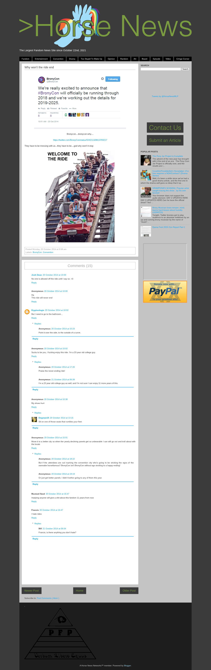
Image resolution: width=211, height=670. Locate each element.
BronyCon (37, 252)
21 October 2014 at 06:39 (63, 379)
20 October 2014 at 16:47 (57, 494)
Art (135, 59)
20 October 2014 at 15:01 (56, 438)
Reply (34, 283)
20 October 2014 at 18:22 (63, 459)
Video (168, 59)
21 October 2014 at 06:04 (54, 529)
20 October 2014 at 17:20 (63, 367)
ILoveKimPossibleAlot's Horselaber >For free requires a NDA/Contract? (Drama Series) (170, 173)
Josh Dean (36, 275)
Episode (156, 59)
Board (144, 59)
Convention (58, 59)
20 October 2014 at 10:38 (56, 399)
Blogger (127, 666)
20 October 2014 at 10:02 (56, 310)
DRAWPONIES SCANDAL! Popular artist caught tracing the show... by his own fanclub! (170, 190)
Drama (72, 59)
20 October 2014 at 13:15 (61, 418)
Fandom (25, 59)
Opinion (111, 59)
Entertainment (41, 59)
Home (79, 590)
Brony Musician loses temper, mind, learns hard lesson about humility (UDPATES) (168, 210)
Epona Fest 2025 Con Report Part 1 (168, 227)
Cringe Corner (182, 59)
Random (124, 59)
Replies (37, 324)
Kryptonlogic (37, 310)
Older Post (129, 590)
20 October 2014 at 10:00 (54, 275)
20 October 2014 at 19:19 (63, 474)
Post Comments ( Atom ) (48, 598)
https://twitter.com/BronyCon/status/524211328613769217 (80, 140)
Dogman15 (44, 418)
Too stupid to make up (91, 59)
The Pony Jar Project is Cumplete (167, 156)
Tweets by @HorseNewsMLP (165, 96)
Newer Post (31, 590)
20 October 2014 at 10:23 (63, 329)
